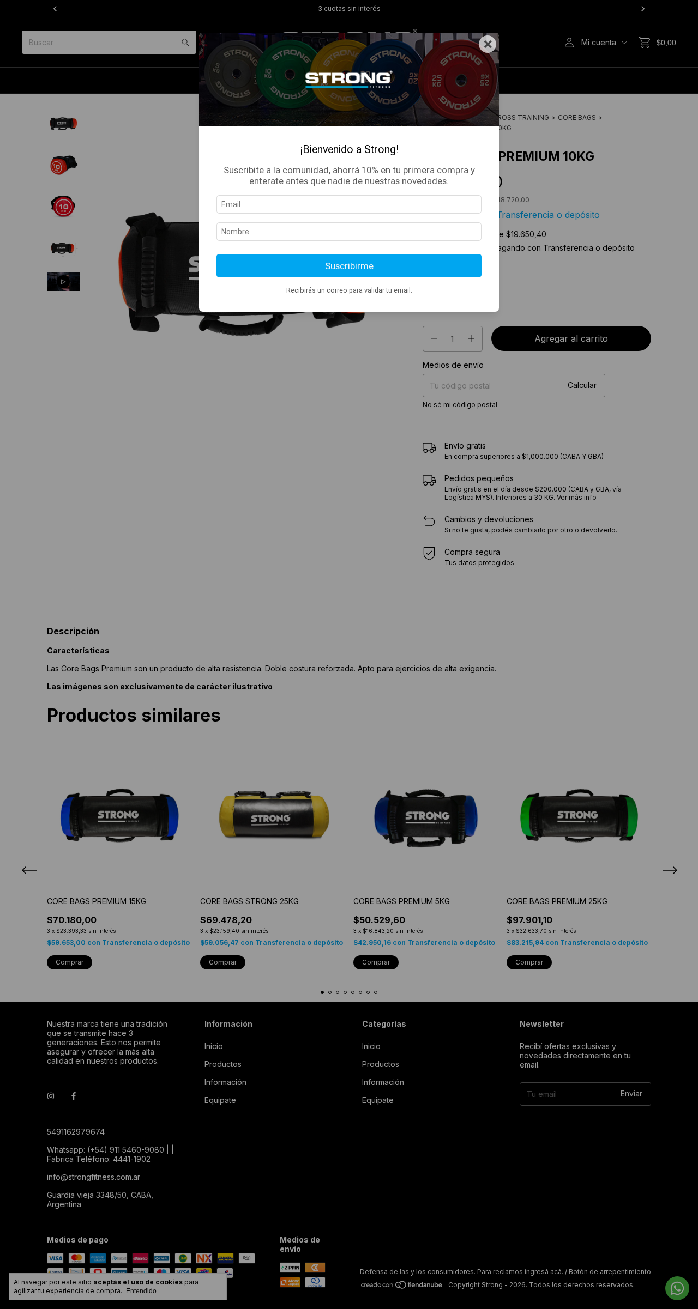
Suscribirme (349, 265)
